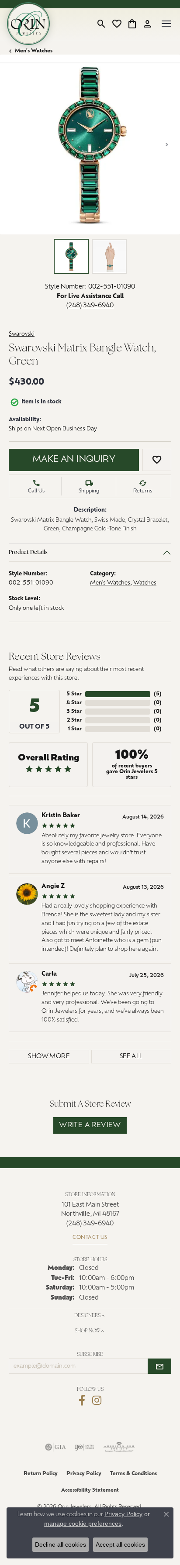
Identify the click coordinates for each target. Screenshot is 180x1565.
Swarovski (22, 334)
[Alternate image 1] (71, 256)
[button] (101, 23)
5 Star (74, 694)
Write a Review (90, 1125)
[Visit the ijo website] (84, 1447)
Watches (144, 583)
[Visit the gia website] (55, 1447)
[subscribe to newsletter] (159, 1366)
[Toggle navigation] (166, 23)
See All (131, 1056)
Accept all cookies (120, 1544)
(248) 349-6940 (90, 306)
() (158, 694)
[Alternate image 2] (109, 256)
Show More (48, 1056)
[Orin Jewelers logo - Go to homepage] (28, 23)
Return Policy (41, 1473)
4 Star (74, 702)
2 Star (74, 720)
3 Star (74, 711)
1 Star (75, 729)
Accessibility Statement (90, 1490)
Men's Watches (33, 51)
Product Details (28, 552)
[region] (90, 144)
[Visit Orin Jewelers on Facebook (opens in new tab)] (82, 1400)
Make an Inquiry (73, 459)
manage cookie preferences (82, 1523)
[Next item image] (167, 144)
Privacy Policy (83, 1473)
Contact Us (90, 1237)
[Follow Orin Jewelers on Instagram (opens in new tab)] (96, 1400)
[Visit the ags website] (119, 1447)
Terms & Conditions (133, 1473)
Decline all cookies (60, 1544)
